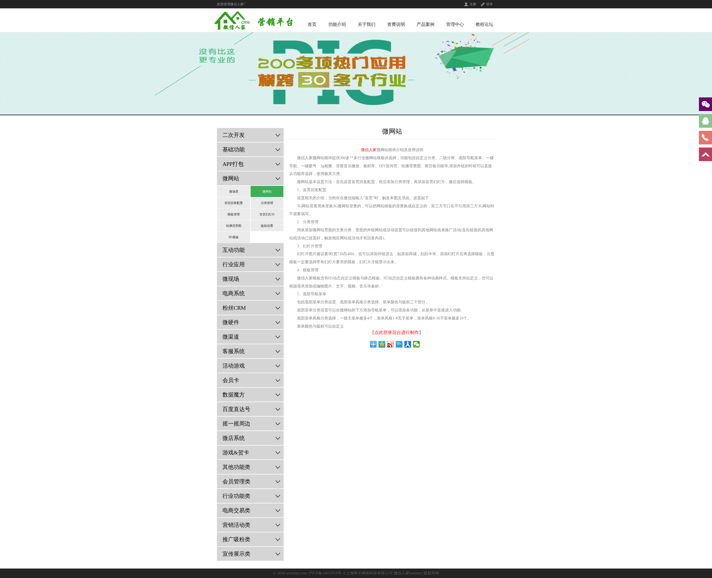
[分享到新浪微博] (390, 344)
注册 (472, 4)
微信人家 (369, 150)
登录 (489, 4)
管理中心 (455, 24)
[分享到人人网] (407, 344)
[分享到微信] (416, 344)
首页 (312, 24)
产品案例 (425, 24)
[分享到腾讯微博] (399, 344)
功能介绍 (337, 24)
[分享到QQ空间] (382, 344)
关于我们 (366, 24)
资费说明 (396, 24)
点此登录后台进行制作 (396, 332)
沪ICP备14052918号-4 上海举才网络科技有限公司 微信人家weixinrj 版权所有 (373, 573)
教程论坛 (484, 24)
